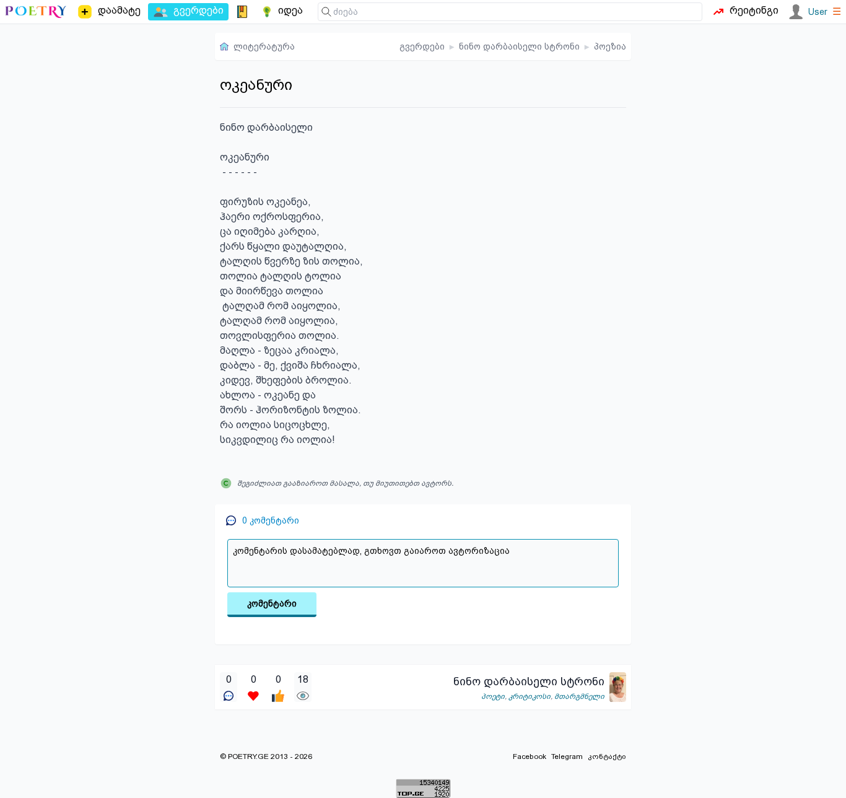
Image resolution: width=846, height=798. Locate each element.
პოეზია (610, 46)
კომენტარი (272, 603)
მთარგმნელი (579, 696)
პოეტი (493, 696)
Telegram (567, 756)
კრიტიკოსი (529, 696)
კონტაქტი (607, 756)
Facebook (529, 756)
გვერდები (422, 46)
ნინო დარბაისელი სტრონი (519, 46)
